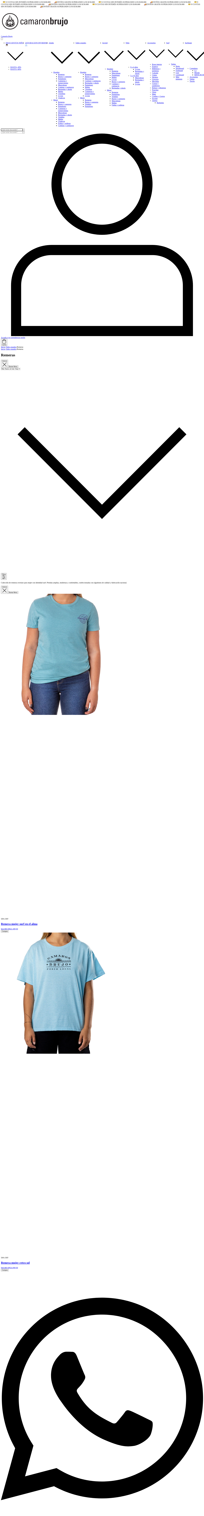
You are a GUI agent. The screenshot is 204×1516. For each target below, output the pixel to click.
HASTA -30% (15, 67)
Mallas (60, 91)
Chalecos (61, 98)
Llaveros (155, 79)
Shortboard (180, 68)
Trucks (192, 81)
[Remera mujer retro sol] (61, 1053)
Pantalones (62, 79)
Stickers (155, 77)
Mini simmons (179, 78)
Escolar (155, 98)
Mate (154, 94)
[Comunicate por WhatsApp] (102, 1514)
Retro (178, 66)
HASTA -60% (15, 69)
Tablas (173, 64)
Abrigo (154, 101)
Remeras (61, 74)
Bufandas (160, 103)
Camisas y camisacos (66, 87)
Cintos (154, 75)
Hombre (56, 72)
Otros (154, 92)
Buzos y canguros (64, 77)
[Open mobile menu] (2, 39)
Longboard (180, 75)
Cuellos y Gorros (158, 96)
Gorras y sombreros (156, 85)
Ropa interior (157, 64)
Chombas (61, 94)
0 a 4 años (134, 67)
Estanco (155, 67)
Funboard (179, 71)
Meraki (197, 73)
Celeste (4, 361)
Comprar (5, 931)
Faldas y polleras (64, 123)
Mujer (55, 100)
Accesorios (194, 77)
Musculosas (62, 85)
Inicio (3, 347)
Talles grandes (11, 347)
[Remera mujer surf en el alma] (61, 714)
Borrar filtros (13, 366)
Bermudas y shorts (65, 89)
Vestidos (61, 117)
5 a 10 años (134, 76)
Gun (177, 73)
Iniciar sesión (20, 338)
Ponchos (155, 90)
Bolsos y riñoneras (159, 88)
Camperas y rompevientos (63, 82)
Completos (194, 68)
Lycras (60, 96)
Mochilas (155, 81)
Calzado (155, 73)
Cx (195, 71)
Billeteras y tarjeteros (156, 70)
